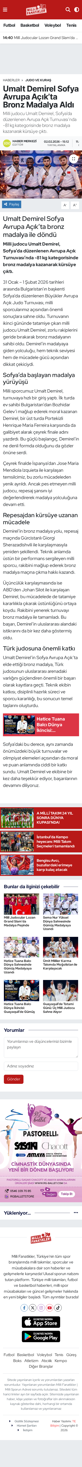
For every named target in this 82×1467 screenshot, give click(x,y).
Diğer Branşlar (41, 1366)
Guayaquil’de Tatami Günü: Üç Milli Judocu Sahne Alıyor (59, 1008)
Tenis (71, 25)
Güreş (71, 1354)
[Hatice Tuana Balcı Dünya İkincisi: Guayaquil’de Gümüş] (21, 990)
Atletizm (31, 1360)
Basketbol (29, 25)
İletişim (27, 1430)
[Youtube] (49, 1308)
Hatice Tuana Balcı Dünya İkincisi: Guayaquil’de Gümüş (19, 1008)
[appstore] (41, 1322)
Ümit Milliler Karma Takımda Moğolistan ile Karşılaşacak (60, 965)
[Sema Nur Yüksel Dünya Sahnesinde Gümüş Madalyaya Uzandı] (60, 903)
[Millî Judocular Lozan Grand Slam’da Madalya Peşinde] (21, 903)
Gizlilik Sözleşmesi (26, 1421)
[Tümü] (76, 1212)
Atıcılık (46, 1360)
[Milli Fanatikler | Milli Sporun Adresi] (36, 9)
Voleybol (52, 25)
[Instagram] (41, 1308)
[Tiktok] (58, 1308)
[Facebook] (24, 1308)
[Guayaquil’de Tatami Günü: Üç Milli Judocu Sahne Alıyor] (60, 990)
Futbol (9, 25)
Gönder (13, 1079)
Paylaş (14, 204)
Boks (17, 1360)
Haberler (11, 80)
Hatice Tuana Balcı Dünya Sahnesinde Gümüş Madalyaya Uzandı (18, 966)
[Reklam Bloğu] (41, 1150)
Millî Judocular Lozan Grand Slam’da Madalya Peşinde (41, 37)
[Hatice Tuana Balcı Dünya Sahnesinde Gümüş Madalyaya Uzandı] (21, 946)
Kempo (61, 1360)
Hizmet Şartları (26, 1426)
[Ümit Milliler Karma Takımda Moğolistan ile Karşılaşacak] (60, 946)
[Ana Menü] (5, 9)
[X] (32, 1308)
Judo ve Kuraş (38, 80)
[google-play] (41, 1336)
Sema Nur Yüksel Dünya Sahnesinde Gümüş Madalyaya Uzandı (57, 923)
